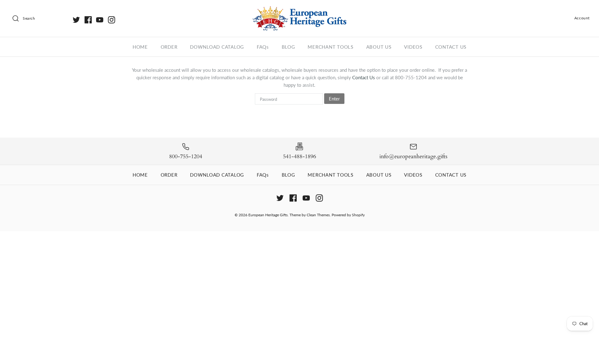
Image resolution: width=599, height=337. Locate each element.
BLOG (288, 47)
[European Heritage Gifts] (299, 10)
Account (582, 18)
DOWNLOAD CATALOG (217, 47)
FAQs (263, 47)
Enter (334, 98)
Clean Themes (318, 214)
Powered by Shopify (348, 214)
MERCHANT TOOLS (330, 47)
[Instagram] (111, 19)
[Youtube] (99, 19)
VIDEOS (413, 47)
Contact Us (364, 77)
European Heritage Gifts (268, 214)
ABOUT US (379, 47)
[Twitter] (76, 19)
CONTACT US (451, 47)
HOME (140, 47)
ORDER (169, 47)
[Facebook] (88, 19)
